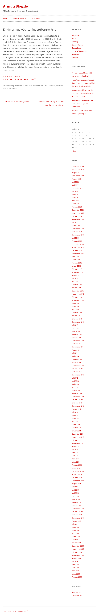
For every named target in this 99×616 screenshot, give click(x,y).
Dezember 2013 (78, 365)
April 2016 (75, 309)
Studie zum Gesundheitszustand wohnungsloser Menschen (82, 103)
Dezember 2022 (78, 176)
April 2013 (75, 387)
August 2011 (76, 446)
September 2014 (78, 347)
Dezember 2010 (78, 471)
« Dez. (74, 151)
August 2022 (76, 179)
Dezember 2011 (78, 434)
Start (5, 18)
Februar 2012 (77, 428)
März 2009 (76, 536)
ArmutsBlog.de (15, 6)
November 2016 (78, 294)
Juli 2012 (75, 412)
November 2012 (78, 400)
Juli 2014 (75, 353)
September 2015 (78, 322)
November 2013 (78, 368)
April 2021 (75, 200)
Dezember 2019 (78, 228)
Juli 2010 (75, 487)
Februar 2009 (77, 539)
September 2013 (78, 375)
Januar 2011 (76, 468)
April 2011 (75, 459)
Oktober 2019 (77, 232)
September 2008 (78, 555)
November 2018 (78, 247)
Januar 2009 (76, 543)
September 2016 (78, 300)
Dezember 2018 (78, 244)
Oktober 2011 (77, 440)
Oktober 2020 (77, 216)
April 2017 (75, 281)
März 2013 (76, 390)
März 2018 (76, 260)
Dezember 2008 (78, 546)
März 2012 (76, 424)
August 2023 (76, 172)
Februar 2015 (77, 334)
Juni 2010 (75, 490)
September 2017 (78, 272)
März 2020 (76, 225)
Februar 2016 (77, 312)
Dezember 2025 (78, 166)
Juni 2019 (75, 238)
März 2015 (76, 331)
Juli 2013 (75, 378)
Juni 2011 (75, 452)
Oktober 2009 (77, 515)
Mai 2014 (75, 356)
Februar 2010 (77, 502)
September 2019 (78, 235)
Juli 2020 (75, 222)
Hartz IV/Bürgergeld (79, 51)
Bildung (40, 86)
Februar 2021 (77, 207)
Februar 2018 (77, 263)
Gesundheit (76, 48)
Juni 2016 (75, 303)
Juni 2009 (75, 527)
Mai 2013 (75, 384)
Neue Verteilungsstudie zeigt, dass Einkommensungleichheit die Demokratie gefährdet (83, 83)
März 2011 (76, 462)
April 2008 (75, 571)
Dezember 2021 (78, 188)
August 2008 (76, 558)
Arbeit (74, 38)
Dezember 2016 (78, 291)
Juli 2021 (75, 191)
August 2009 (76, 521)
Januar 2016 (76, 316)
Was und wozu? (19, 18)
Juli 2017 (75, 278)
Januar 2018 (76, 266)
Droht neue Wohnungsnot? (16, 101)
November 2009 (78, 512)
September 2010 (78, 480)
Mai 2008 (75, 567)
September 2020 (78, 219)
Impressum (76, 592)
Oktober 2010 (77, 477)
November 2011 (78, 437)
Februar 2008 (77, 577)
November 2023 (78, 169)
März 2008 (76, 574)
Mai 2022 (75, 185)
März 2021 (76, 204)
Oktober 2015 (77, 319)
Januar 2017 (76, 288)
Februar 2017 (77, 284)
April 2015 (75, 328)
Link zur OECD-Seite (11, 76)
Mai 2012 (75, 418)
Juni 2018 (75, 256)
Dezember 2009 (78, 508)
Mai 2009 (75, 530)
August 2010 (76, 484)
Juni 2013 (75, 381)
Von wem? (36, 18)
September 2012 (78, 406)
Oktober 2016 (77, 297)
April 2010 (75, 496)
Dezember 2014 (78, 340)
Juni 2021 (75, 194)
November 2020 (78, 213)
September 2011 (78, 443)
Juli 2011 (75, 449)
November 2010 (78, 474)
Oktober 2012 (77, 403)
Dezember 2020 (78, 210)
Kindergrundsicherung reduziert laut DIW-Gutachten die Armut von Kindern (82, 93)
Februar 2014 (77, 359)
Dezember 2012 (78, 396)
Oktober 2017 (77, 269)
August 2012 (76, 409)
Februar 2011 (77, 465)
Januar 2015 (76, 337)
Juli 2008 (75, 561)
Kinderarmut (77, 54)
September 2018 (78, 253)
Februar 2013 (77, 393)
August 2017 (76, 275)
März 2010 (76, 499)
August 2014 (76, 350)
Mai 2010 (75, 493)
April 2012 (75, 421)
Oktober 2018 (77, 250)
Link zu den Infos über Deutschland (18, 79)
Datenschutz (76, 595)
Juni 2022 (75, 182)
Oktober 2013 (77, 372)
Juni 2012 (75, 415)
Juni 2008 (75, 564)
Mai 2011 (75, 456)
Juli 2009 (75, 524)
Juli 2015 (75, 325)
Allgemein (75, 35)
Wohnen (75, 57)
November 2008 (78, 549)
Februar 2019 (77, 241)
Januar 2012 (76, 431)
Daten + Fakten (49, 86)
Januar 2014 (76, 362)
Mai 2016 (75, 306)
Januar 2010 (76, 505)
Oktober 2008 (77, 552)
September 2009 (78, 518)
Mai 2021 (75, 197)
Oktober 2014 (77, 344)
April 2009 (75, 533)
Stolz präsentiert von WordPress (14, 611)
